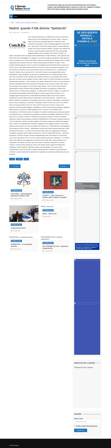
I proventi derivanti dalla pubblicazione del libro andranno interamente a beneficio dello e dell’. (87, 246)
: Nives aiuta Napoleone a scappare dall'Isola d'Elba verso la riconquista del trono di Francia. (86, 186)
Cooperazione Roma (18, 228)
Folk (12, 159)
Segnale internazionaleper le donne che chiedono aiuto (87, 63)
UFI (27, 159)
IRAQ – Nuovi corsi (49, 214)
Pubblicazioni (26, 32)
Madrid (20, 159)
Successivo (63, 166)
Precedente (16, 166)
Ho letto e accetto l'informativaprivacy (86, 426)
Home (15, 16)
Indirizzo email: (78, 418)
